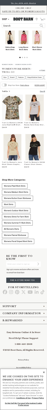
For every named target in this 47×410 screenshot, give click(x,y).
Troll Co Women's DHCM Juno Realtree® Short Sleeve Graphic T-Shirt (12, 124)
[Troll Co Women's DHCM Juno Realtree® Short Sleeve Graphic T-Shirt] (12, 108)
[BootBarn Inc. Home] (23, 19)
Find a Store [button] (24, 85)
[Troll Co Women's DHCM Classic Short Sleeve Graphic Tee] (34, 147)
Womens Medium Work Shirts (16, 192)
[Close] (44, 372)
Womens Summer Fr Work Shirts (17, 223)
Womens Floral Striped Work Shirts (18, 241)
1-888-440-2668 (23, 344)
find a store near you (22, 280)
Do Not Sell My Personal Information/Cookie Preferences (23, 404)
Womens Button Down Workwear (17, 198)
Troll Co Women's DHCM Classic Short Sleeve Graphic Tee (34, 163)
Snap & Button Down (34, 77)
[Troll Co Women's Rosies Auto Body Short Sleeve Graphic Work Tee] (34, 108)
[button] (20, 57)
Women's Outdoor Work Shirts (16, 211)
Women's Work (7, 64)
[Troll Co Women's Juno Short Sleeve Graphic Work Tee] (12, 147)
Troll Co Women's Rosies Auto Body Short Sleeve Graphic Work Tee (34, 124)
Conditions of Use (23, 398)
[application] (5, 19)
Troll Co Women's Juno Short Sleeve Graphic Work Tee (12, 163)
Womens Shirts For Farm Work (16, 217)
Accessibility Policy (23, 367)
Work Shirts (8, 204)
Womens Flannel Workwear (15, 235)
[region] (23, 389)
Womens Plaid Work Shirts (14, 186)
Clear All (42, 91)
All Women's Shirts (11, 229)
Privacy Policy (23, 360)
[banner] (23, 14)
